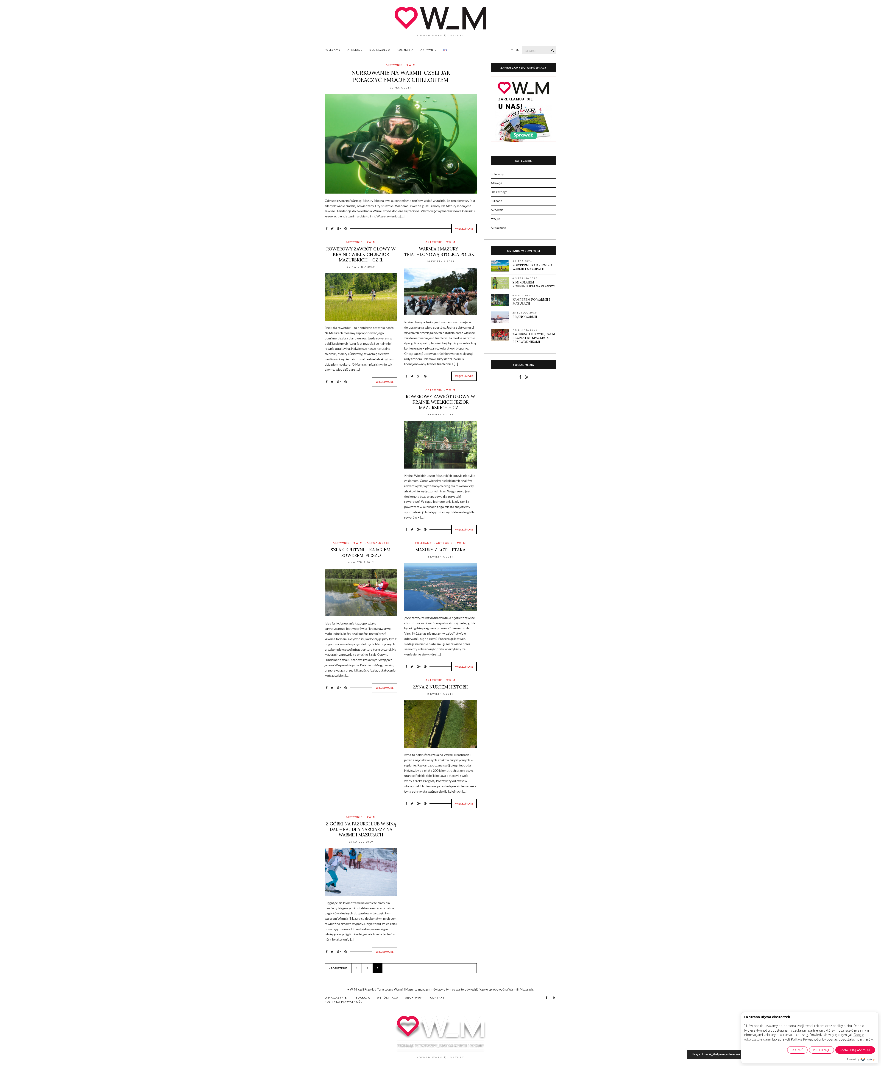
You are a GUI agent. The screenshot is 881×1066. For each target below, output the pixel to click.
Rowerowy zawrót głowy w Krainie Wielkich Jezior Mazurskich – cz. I (440, 402)
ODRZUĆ (797, 1050)
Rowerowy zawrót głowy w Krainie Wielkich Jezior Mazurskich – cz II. (361, 254)
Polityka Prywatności (344, 1001)
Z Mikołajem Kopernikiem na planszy (534, 284)
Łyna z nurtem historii (440, 687)
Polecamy (333, 49)
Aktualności (378, 542)
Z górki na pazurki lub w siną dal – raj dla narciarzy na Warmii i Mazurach (361, 829)
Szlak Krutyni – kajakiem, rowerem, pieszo (361, 552)
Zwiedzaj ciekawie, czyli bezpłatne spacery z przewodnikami (534, 338)
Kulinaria (405, 49)
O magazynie (336, 997)
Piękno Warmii (525, 317)
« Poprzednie (338, 968)
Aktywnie (428, 49)
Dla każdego (379, 49)
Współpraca (387, 997)
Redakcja (362, 997)
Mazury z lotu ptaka (440, 549)
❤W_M (411, 65)
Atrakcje (355, 49)
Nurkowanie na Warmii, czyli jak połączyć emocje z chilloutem (400, 76)
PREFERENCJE (821, 1050)
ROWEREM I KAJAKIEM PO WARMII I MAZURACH (532, 267)
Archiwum (414, 997)
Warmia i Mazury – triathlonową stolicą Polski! (440, 251)
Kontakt (437, 997)
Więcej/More (464, 228)
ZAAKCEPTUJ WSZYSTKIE (855, 1050)
